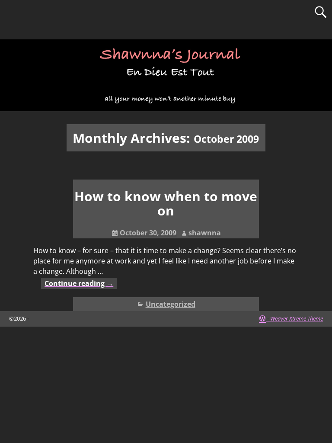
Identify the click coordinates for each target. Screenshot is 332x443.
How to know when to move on (165, 203)
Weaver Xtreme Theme (296, 318)
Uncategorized (170, 304)
